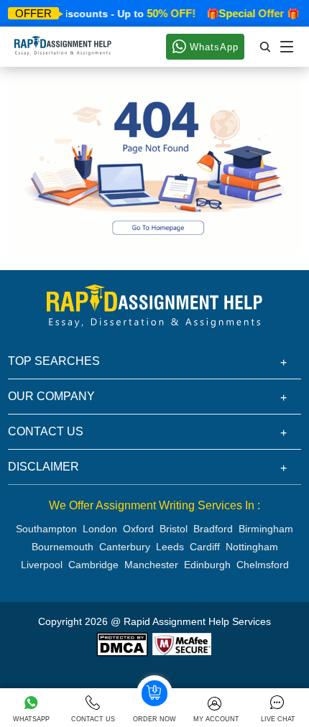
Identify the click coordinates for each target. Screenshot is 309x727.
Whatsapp (31, 719)
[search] (266, 47)
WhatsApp (212, 47)
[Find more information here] (174, 521)
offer (33, 13)
